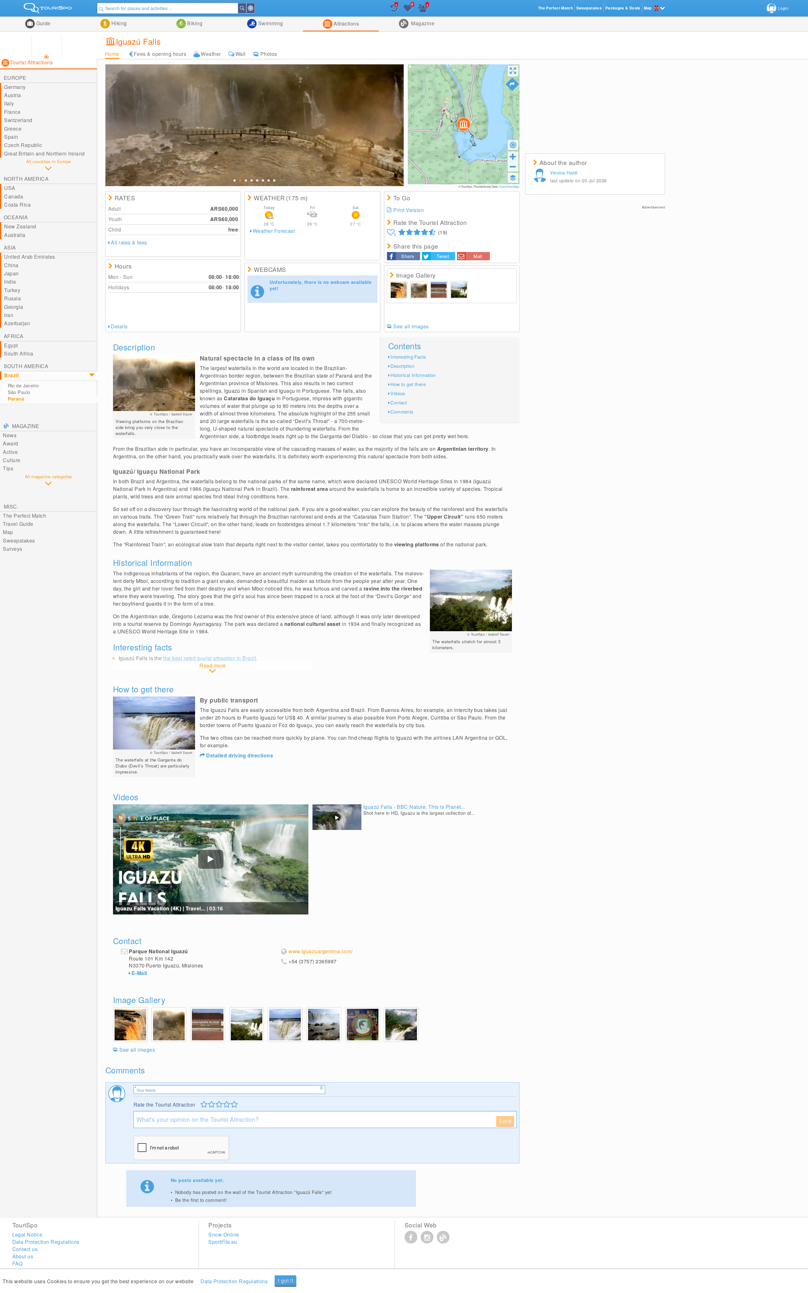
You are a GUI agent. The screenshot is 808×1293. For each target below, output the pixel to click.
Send (505, 1121)
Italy (9, 103)
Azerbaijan (17, 323)
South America (26, 366)
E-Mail (139, 973)
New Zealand (20, 226)
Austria (12, 95)
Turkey (12, 290)
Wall (240, 53)
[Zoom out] (513, 167)
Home (112, 53)
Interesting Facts (408, 356)
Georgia (13, 306)
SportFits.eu (222, 1241)
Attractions (345, 23)
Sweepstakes (19, 540)
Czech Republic (23, 145)
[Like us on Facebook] (411, 1237)
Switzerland (18, 120)
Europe (15, 77)
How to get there (408, 384)
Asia (10, 247)
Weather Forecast (274, 231)
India (10, 281)
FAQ (17, 1263)
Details (119, 326)
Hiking (118, 23)
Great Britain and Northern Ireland (44, 153)
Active (10, 451)
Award (10, 443)
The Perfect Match (24, 515)
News (9, 435)
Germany (15, 87)
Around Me (254, 8)
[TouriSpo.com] (48, 9)
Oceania (16, 217)
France (12, 111)
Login (783, 8)
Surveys (12, 548)
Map (8, 532)
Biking (194, 23)
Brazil (11, 375)
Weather (211, 53)
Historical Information (413, 375)
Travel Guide (18, 523)
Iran (8, 315)
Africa (14, 336)
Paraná (16, 399)
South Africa (18, 353)
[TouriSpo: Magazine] (443, 1237)
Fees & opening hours (160, 53)
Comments (401, 411)
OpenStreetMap (509, 186)
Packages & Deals (622, 8)
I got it (285, 1280)
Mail (477, 256)
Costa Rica (17, 204)
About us (22, 1256)
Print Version (408, 210)
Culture (11, 460)
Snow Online (223, 1234)
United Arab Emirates (29, 256)
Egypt (11, 345)
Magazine (422, 23)
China (11, 265)
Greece (12, 128)
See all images (411, 326)
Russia (12, 298)
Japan (11, 273)
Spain (11, 136)
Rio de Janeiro (23, 385)
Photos (268, 53)
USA (9, 187)
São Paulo (19, 392)
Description (402, 365)
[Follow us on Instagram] (427, 1237)
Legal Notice (27, 1234)
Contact (398, 402)
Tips (8, 468)
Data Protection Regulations (234, 1281)
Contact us (25, 1249)
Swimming (270, 23)
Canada (13, 196)
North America (26, 178)
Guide (42, 23)
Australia (14, 234)
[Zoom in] (513, 156)
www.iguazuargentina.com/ (320, 951)
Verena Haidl (563, 172)
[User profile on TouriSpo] (541, 176)
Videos (397, 393)
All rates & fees (129, 242)
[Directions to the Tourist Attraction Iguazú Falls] (512, 84)
